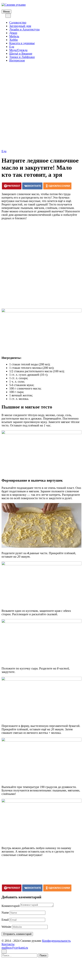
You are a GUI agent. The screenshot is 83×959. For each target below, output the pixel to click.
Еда (11, 46)
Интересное (17, 60)
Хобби (13, 39)
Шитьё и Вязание (20, 53)
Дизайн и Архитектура (24, 29)
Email (5, 919)
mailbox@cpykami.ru (15, 947)
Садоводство (17, 22)
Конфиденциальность (56, 940)
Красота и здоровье (22, 43)
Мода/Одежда (18, 50)
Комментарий (11, 905)
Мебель (14, 36)
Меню (6, 11)
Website (6, 926)
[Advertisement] (41, 106)
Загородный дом (20, 26)
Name (5, 912)
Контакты (8, 944)
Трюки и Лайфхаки (22, 57)
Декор (13, 32)
